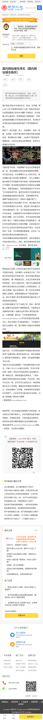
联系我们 (30, 717)
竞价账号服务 (32, 670)
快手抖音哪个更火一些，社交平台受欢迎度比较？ (22, 497)
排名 (13, 79)
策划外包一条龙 (33, 664)
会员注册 (13, 2)
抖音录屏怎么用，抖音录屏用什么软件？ (19, 501)
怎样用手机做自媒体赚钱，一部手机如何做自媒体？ (23, 504)
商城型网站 (7, 664)
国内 (28, 79)
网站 (5, 79)
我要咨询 (21, 615)
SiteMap (28, 712)
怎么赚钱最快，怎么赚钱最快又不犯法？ (19, 487)
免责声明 (14, 702)
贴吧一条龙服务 (21, 667)
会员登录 (5, 2)
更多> (37, 530)
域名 (5, 85)
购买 (20, 79)
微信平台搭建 (8, 667)
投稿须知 (34, 702)
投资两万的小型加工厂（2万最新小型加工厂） (21, 519)
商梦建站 (30, 2)
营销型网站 (7, 660)
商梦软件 (38, 2)
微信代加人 (19, 660)
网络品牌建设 (32, 660)
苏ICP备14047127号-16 (19, 712)
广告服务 (24, 702)
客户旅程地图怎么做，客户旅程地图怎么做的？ (21, 512)
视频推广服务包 (21, 664)
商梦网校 (23, 2)
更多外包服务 (20, 670)
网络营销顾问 (32, 667)
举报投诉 (4, 702)
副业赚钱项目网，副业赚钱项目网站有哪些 (20, 508)
